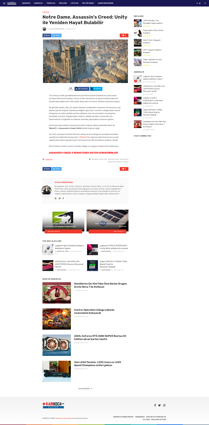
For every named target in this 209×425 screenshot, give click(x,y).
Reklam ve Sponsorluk (156, 417)
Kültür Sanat (88, 3)
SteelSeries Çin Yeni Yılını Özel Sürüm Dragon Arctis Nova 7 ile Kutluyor (100, 285)
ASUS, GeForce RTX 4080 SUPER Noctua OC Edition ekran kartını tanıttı (100, 337)
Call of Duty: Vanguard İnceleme (151, 41)
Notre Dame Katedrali (115, 162)
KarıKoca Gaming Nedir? (123, 417)
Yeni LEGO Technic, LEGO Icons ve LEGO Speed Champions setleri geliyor (97, 364)
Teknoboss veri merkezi (64, 418)
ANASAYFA (26, 3)
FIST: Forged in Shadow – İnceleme (152, 51)
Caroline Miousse (114, 159)
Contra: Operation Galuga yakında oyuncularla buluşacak (94, 311)
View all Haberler (84, 389)
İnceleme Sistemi (158, 420)
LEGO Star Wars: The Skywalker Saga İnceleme (152, 22)
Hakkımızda (140, 417)
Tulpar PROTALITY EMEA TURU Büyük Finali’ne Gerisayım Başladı (113, 264)
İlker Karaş (61, 270)
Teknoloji (50, 3)
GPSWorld (83, 137)
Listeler (74, 3)
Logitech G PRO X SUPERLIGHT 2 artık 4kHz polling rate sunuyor (114, 246)
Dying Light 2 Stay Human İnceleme (153, 31)
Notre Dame (124, 159)
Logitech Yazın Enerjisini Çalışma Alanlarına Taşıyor (69, 246)
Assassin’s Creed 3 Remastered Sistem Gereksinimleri (83, 152)
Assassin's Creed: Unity (100, 159)
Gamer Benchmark (105, 3)
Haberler (38, 3)
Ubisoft (126, 162)
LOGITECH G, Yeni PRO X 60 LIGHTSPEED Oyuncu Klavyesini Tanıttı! (69, 264)
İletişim (146, 420)
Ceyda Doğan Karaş (56, 29)
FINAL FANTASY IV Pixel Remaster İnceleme (152, 61)
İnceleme (63, 3)
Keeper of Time (62, 251)
